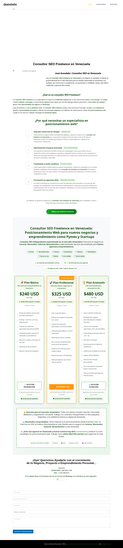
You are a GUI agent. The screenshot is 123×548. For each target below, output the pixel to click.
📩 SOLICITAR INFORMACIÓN (29, 386)
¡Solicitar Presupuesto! (23, 531)
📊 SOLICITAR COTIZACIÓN (94, 386)
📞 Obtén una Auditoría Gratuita (61, 212)
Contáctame (81, 431)
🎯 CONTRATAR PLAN (61, 387)
